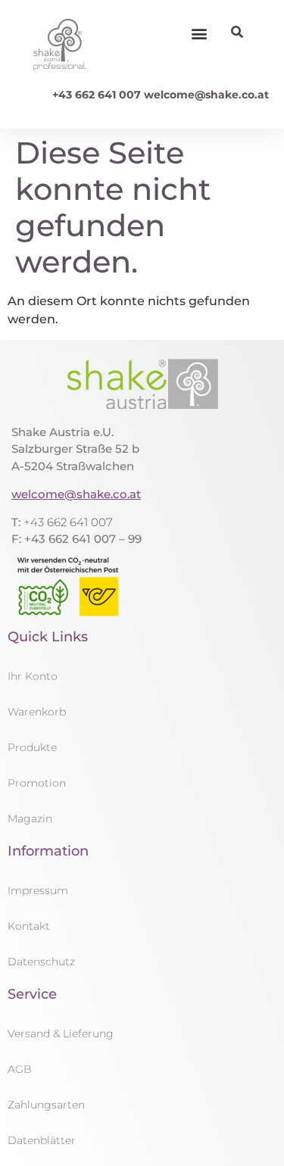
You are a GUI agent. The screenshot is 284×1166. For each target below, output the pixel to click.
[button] (198, 33)
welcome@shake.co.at (206, 94)
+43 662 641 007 (96, 94)
